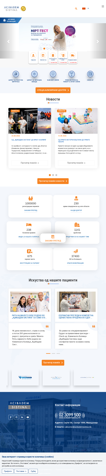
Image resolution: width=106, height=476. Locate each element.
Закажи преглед (30, 210)
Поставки (20, 471)
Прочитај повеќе (29, 163)
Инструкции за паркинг (29, 263)
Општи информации (75, 263)
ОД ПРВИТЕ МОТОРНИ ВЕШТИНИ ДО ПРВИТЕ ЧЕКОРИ (74, 141)
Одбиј (33, 471)
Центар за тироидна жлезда (34, 81)
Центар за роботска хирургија (16, 81)
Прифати (8, 471)
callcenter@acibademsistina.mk (78, 427)
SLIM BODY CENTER (53, 80)
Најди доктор (76, 210)
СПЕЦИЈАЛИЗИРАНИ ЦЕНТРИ (52, 90)
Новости (15, 111)
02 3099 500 (53, 62)
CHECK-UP (90, 80)
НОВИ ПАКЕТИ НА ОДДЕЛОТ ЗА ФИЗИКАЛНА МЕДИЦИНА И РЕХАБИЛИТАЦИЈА (57, 19)
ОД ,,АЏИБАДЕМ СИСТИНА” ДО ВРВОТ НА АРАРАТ (29, 140)
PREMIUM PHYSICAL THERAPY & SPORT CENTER (71, 81)
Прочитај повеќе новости (52, 181)
